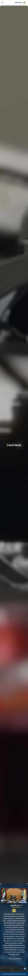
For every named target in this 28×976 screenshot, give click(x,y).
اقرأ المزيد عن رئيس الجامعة (14, 958)
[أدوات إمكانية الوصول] (25, 968)
